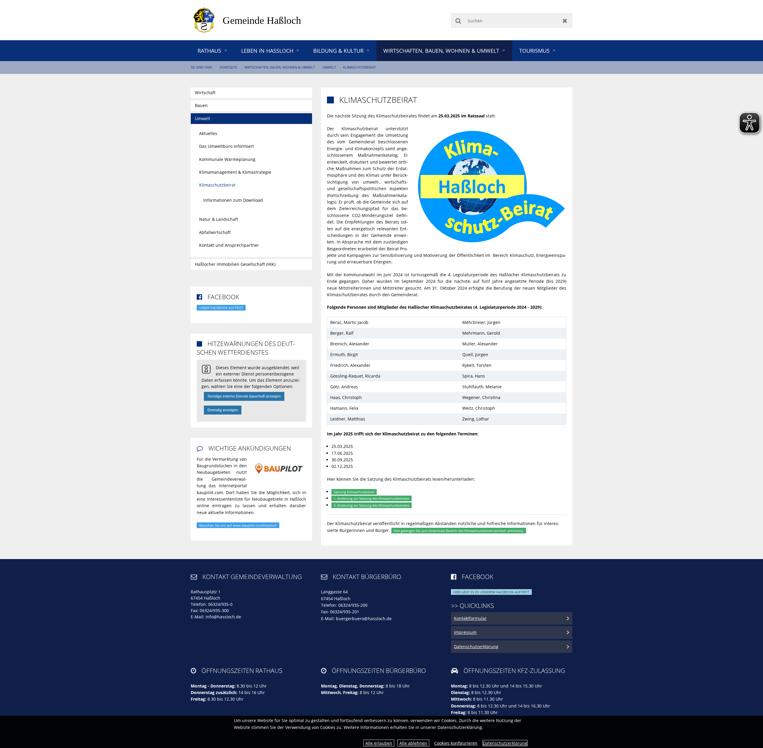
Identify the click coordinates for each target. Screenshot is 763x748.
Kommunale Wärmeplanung (227, 159)
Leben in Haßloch (267, 50)
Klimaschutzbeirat (359, 67)
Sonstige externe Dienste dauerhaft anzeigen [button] (244, 396)
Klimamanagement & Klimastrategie (235, 172)
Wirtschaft (205, 92)
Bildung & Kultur (338, 50)
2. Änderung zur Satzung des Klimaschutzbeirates (371, 505)
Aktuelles (208, 133)
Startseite (228, 67)
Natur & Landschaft (218, 219)
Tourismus (534, 50)
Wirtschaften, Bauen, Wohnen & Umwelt (441, 50)
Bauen (201, 105)
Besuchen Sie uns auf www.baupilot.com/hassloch (238, 525)
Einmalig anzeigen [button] (222, 410)
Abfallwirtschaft (215, 232)
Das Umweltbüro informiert (226, 146)
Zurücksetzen (565, 20)
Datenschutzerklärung (505, 743)
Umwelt (329, 67)
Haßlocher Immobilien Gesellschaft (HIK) (235, 264)
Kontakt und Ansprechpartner (229, 245)
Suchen (458, 20)
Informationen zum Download (233, 200)
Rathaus (209, 50)
